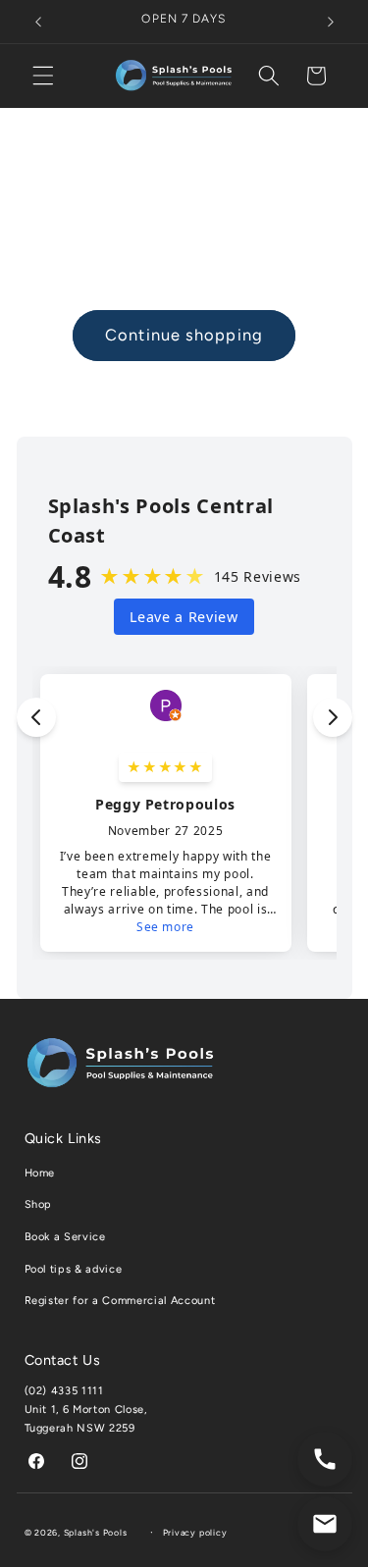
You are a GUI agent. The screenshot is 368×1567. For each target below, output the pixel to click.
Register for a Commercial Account (120, 1300)
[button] (43, 75)
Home (40, 1173)
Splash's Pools (96, 1533)
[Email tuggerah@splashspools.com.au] (324, 1523)
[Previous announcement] (38, 21)
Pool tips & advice (74, 1269)
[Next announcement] (330, 21)
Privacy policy (195, 1533)
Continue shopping (184, 334)
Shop (39, 1204)
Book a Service (65, 1236)
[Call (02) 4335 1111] (324, 1459)
